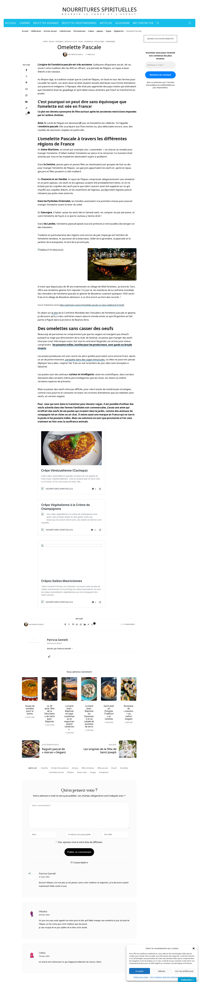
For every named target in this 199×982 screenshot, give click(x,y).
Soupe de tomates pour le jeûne (30, 709)
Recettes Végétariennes (79, 23)
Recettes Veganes (46, 23)
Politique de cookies (140, 977)
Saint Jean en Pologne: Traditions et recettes (109, 712)
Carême (25, 23)
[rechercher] (158, 23)
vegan (93, 772)
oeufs (114, 768)
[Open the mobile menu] (190, 23)
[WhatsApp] (26, 95)
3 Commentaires (129, 624)
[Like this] (26, 114)
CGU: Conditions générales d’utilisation (164, 977)
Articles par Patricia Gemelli (59, 648)
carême (45, 768)
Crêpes (91, 31)
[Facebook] (26, 70)
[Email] (26, 89)
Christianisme (79, 31)
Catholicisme (65, 31)
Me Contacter (143, 23)
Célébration (36, 31)
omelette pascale (57, 772)
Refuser (161, 971)
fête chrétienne (88, 768)
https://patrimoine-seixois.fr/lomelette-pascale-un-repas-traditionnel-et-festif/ (92, 305)
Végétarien (119, 31)
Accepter (140, 971)
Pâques (71, 772)
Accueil (10, 23)
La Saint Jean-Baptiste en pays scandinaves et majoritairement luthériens (69, 717)
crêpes (75, 768)
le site (54, 312)
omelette (124, 768)
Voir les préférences (184, 971)
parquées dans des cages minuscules (85, 359)
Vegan (108, 31)
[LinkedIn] (26, 101)
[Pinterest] (26, 82)
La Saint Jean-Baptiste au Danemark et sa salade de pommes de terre (89, 716)
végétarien (104, 772)
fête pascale (103, 768)
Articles (106, 23)
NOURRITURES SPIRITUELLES (99, 9)
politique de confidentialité (160, 85)
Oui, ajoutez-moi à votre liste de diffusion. (80, 842)
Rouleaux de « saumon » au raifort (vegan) (128, 712)
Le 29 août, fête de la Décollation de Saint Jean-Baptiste (49, 713)
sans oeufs (82, 772)
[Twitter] (26, 76)
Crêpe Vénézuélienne (60, 768)
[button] (193, 948)
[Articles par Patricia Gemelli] (65, 54)
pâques (100, 31)
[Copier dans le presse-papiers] (26, 108)
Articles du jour (50, 31)
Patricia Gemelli (77, 54)
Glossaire (122, 23)
